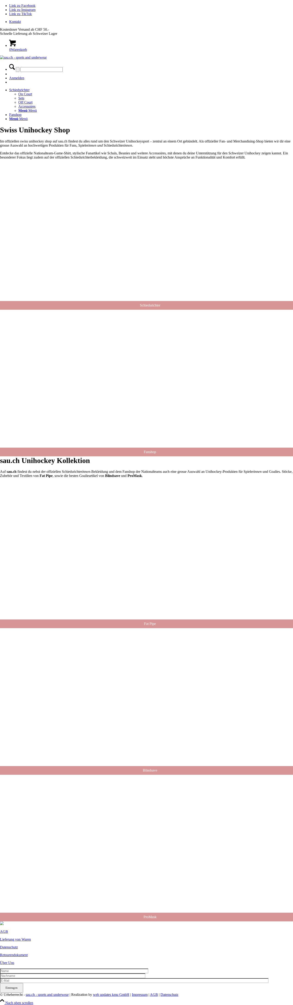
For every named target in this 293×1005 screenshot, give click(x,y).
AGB (4, 932)
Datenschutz (9, 947)
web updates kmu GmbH (111, 995)
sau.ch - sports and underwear (47, 995)
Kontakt (15, 22)
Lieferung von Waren (15, 939)
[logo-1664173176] (23, 57)
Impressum (140, 995)
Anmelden (16, 78)
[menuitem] (151, 22)
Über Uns (7, 963)
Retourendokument (14, 955)
